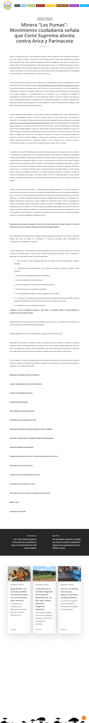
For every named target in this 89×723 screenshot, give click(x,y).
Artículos (41, 19)
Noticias (48, 19)
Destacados (14, 584)
